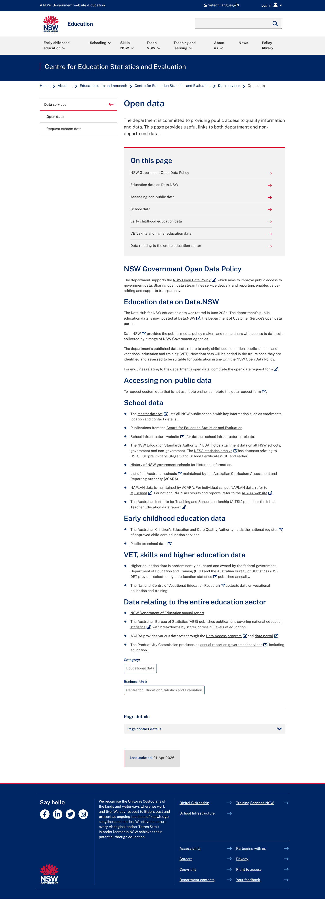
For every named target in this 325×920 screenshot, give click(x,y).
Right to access (249, 869)
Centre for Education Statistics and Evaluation (115, 66)
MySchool (141, 493)
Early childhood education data (156, 221)
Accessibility (190, 848)
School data (140, 209)
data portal (266, 636)
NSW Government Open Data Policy (159, 173)
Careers (186, 859)
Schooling (98, 43)
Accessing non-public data (152, 197)
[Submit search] (275, 24)
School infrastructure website (157, 437)
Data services (229, 86)
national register (267, 529)
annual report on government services (233, 645)
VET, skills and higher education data (160, 233)
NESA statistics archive (215, 451)
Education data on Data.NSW (154, 185)
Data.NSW (189, 318)
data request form (248, 391)
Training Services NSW (260, 803)
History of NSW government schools (160, 465)
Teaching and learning (185, 45)
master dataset (153, 414)
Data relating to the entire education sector (165, 245)
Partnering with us (251, 848)
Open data (55, 117)
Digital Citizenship (203, 803)
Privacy (242, 859)
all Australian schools (161, 474)
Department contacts (197, 880)
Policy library (267, 45)
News (243, 43)
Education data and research (103, 86)
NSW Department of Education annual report (167, 613)
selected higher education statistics (185, 577)
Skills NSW (125, 45)
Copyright (188, 869)
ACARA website (257, 493)
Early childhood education (57, 45)
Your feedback (248, 880)
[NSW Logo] (51, 23)
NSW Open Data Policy (194, 280)
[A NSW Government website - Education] (73, 5)
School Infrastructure (203, 813)
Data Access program (226, 636)
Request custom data (64, 129)
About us (219, 45)
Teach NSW (152, 45)
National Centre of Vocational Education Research (181, 585)
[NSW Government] (49, 874)
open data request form (256, 369)
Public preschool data (151, 544)
